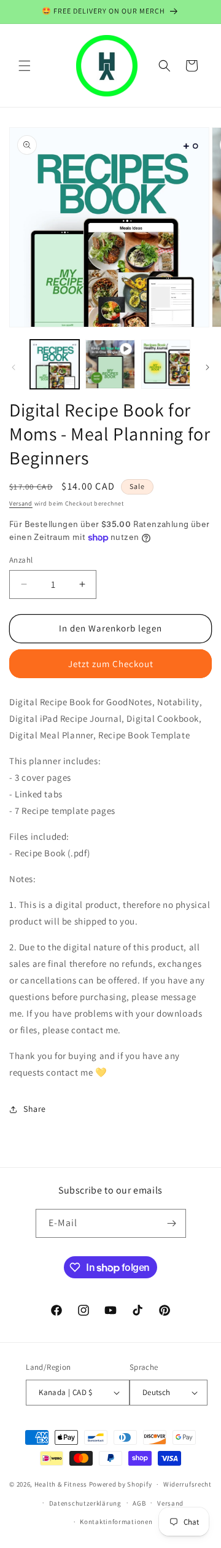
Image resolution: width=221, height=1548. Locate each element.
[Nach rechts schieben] (207, 367)
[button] (24, 65)
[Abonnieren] (171, 1223)
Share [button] (34, 1108)
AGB (139, 1503)
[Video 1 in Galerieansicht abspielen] (109, 364)
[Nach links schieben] (13, 367)
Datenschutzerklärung (85, 1503)
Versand (21, 503)
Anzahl (21, 560)
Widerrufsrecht (187, 1484)
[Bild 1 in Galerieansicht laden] (54, 364)
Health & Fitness (60, 1484)
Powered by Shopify (120, 1484)
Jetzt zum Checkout (110, 664)
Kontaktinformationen (116, 1521)
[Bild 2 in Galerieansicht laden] (165, 364)
